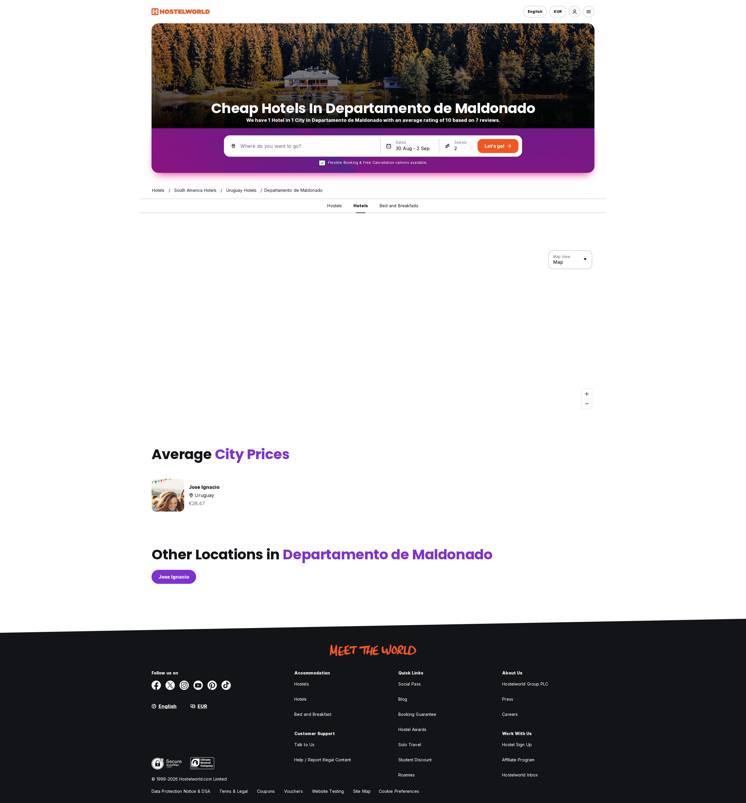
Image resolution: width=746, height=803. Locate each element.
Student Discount (415, 759)
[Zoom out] (587, 403)
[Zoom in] (587, 394)
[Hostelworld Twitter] (170, 685)
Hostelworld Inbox (520, 774)
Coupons (266, 791)
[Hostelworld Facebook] (156, 685)
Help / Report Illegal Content (322, 759)
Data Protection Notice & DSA (181, 791)
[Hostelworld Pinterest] (212, 685)
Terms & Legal (233, 791)
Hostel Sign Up (517, 744)
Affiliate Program (518, 759)
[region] (373, 329)
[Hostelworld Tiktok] (226, 685)
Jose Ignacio (174, 577)
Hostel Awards (412, 729)
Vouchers (293, 791)
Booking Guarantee (417, 714)
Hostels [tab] (334, 205)
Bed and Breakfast (312, 714)
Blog (402, 699)
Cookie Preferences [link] (399, 791)
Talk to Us (304, 744)
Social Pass (409, 683)
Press (507, 699)
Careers (510, 714)
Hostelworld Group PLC (525, 683)
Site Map (362, 791)
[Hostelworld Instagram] (184, 685)
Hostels (301, 683)
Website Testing (328, 791)
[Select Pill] (574, 11)
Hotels (300, 699)
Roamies (406, 774)
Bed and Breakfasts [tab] (399, 205)
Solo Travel (409, 744)
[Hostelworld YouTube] (198, 685)
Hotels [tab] (360, 205)
